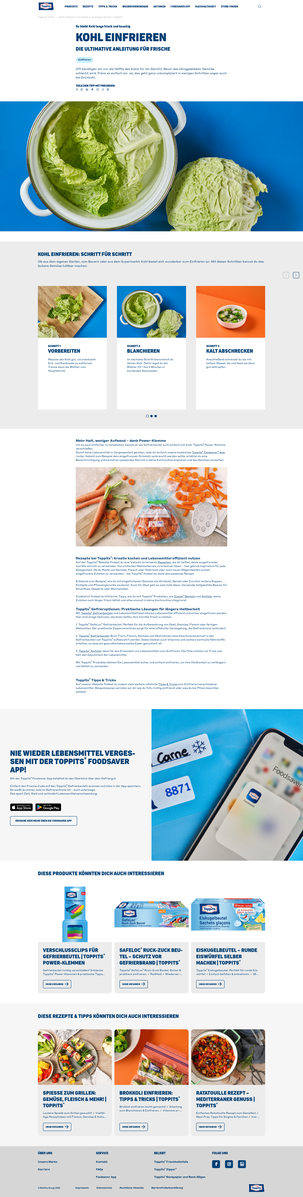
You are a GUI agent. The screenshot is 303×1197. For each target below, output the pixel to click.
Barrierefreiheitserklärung (167, 1188)
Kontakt (101, 1162)
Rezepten (164, 562)
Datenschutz (104, 1188)
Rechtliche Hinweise (132, 1188)
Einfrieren (84, 60)
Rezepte (88, 6)
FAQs (99, 1169)
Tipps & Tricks (107, 6)
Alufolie (207, 596)
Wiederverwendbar (135, 6)
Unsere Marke (47, 1162)
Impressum (82, 1188)
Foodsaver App (180, 6)
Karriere (44, 1169)
